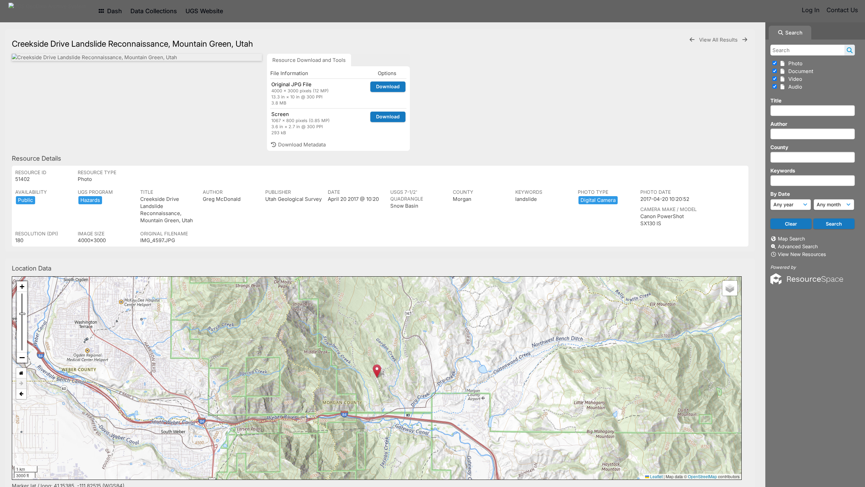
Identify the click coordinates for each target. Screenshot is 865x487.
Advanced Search (798, 246)
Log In (810, 10)
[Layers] (729, 288)
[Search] (849, 50)
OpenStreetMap (702, 476)
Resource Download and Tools (309, 60)
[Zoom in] (22, 286)
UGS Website (204, 11)
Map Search (791, 238)
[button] (377, 371)
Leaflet (656, 476)
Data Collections (153, 11)
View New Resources (802, 254)
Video (794, 79)
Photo (794, 63)
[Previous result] (692, 40)
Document (799, 71)
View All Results (719, 40)
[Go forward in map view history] (21, 383)
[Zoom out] (22, 357)
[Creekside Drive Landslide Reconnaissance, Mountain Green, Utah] (137, 57)
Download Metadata (301, 144)
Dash (113, 11)
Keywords (782, 170)
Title (776, 100)
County (779, 147)
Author (778, 124)
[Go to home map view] (21, 373)
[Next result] (744, 40)
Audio (794, 87)
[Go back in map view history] (21, 394)
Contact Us (842, 10)
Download (388, 86)
